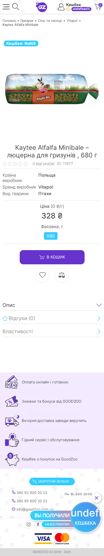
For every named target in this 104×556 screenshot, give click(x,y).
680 (51, 235)
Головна (9, 20)
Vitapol (72, 20)
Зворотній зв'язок (53, 481)
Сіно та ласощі (50, 20)
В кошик (56, 257)
